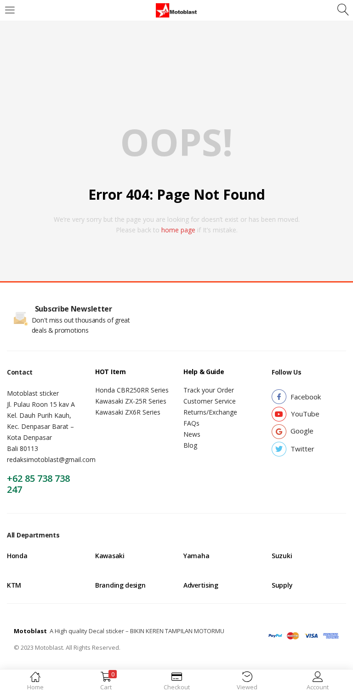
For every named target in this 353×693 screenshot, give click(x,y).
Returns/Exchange (210, 412)
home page (178, 229)
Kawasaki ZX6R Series (127, 412)
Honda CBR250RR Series (132, 390)
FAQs (191, 423)
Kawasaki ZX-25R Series (130, 401)
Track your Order (208, 390)
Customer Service (209, 401)
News (191, 434)
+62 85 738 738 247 (38, 484)
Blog (190, 445)
